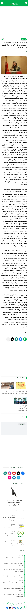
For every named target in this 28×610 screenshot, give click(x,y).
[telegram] (18, 477)
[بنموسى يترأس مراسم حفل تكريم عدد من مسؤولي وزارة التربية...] (7, 385)
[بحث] (2, 3)
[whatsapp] (5, 473)
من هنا (9, 504)
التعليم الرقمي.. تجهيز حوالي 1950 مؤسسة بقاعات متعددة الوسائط (13, 595)
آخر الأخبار (24, 39)
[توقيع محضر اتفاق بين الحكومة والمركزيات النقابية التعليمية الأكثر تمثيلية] (20, 400)
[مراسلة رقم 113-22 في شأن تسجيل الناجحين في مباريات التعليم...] (20, 542)
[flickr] (9, 477)
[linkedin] (14, 477)
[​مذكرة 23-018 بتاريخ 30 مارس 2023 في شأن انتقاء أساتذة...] (20, 534)
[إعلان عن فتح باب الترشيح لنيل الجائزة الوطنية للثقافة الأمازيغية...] (20, 518)
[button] (20, 339)
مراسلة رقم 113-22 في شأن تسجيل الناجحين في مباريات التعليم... (9, 544)
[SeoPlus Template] (25, 603)
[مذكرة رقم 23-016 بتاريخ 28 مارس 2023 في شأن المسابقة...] (20, 526)
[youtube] (14, 473)
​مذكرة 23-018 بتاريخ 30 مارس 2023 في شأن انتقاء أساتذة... (10, 535)
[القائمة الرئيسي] (26, 3)
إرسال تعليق (22, 424)
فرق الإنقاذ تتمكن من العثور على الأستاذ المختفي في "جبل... (13, 583)
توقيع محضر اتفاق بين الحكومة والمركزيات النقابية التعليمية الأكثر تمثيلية (21, 408)
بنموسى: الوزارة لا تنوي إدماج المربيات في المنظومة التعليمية (13, 576)
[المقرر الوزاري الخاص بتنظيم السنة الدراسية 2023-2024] (20, 385)
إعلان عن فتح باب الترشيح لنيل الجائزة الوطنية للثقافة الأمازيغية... (9, 519)
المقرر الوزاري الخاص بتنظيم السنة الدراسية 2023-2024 (21, 392)
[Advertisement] (14, 23)
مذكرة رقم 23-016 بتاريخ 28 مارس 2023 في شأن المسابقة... (9, 527)
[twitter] (18, 473)
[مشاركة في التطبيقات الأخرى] (8, 339)
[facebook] (23, 473)
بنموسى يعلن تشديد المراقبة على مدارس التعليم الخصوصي (13, 589)
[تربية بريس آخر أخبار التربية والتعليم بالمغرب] (14, 3)
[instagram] (9, 473)
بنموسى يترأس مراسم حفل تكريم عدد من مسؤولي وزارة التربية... (8, 393)
